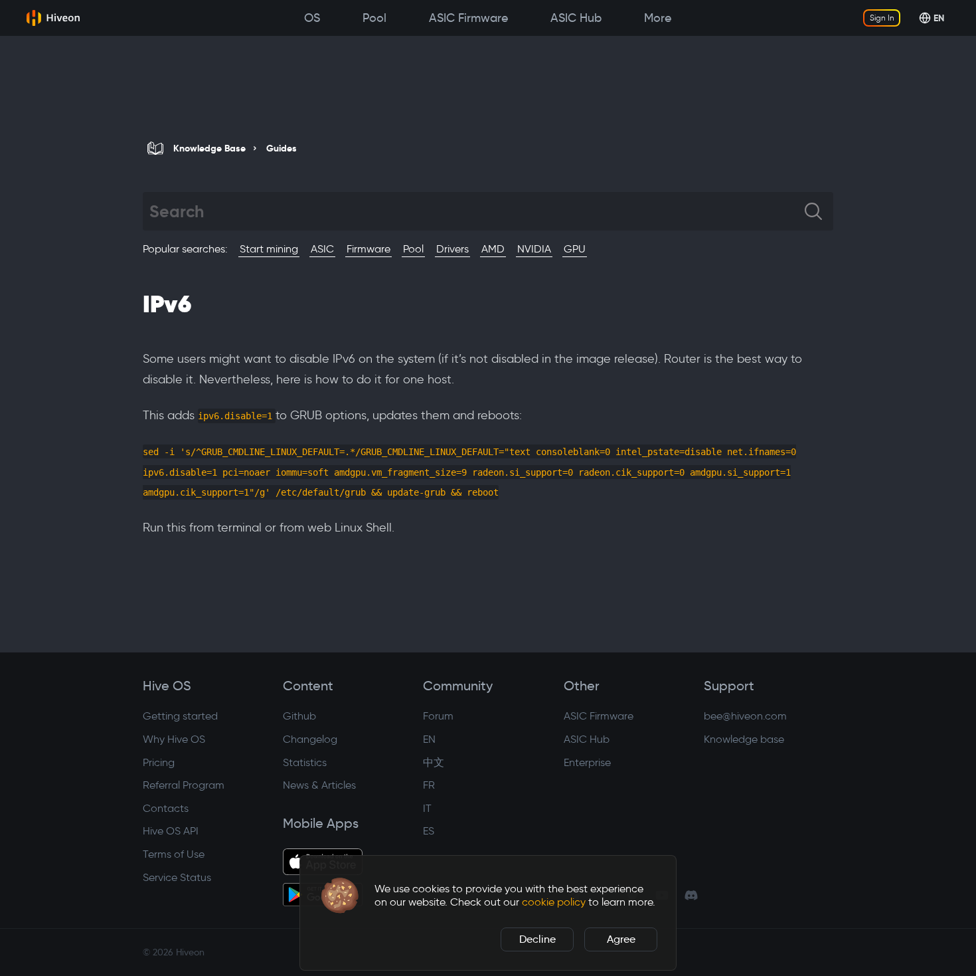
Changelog (310, 739)
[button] (340, 895)
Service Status (177, 877)
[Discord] (691, 895)
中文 (433, 762)
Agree (621, 939)
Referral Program (183, 785)
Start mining (269, 249)
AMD (493, 249)
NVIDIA (534, 249)
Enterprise (587, 762)
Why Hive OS (174, 739)
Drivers (452, 249)
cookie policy (554, 902)
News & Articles (319, 785)
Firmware (368, 249)
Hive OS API (171, 831)
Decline (537, 939)
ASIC (322, 249)
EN (429, 739)
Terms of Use (173, 854)
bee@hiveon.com (745, 716)
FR (429, 785)
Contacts (166, 808)
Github (299, 716)
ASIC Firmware (598, 716)
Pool (413, 249)
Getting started (180, 716)
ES (428, 831)
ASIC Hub (587, 739)
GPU (575, 249)
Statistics (305, 762)
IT (427, 808)
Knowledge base (744, 739)
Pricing (159, 762)
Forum (438, 716)
